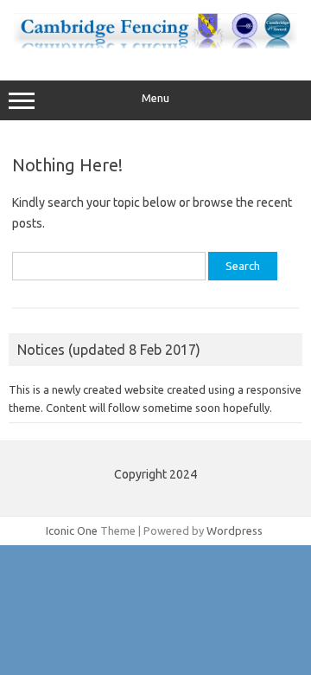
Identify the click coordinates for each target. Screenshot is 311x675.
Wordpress (234, 530)
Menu (155, 98)
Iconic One (72, 530)
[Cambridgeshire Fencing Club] (155, 44)
